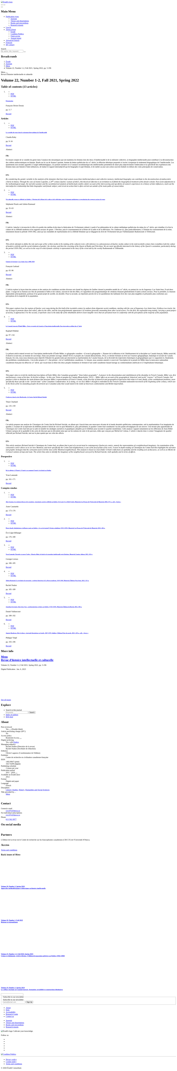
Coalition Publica (17, 34)
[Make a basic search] (2, 4)
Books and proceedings (19, 23)
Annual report (16, 38)
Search (3, 49)
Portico (16, 742)
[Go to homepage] (7, 2)
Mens (8, 66)
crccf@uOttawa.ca (13, 811)
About (13, 30)
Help (8, 1010)
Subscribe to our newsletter (13, 1000)
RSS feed (9, 717)
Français (9, 43)
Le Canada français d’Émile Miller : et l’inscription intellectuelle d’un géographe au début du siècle (44, 326)
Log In (8, 27)
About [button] (8, 30)
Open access (15, 36)
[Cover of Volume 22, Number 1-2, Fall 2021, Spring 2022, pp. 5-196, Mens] (9, 696)
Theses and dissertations (20, 21)
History (21, 790)
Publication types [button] (12, 17)
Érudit (13, 32)
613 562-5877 (11, 819)
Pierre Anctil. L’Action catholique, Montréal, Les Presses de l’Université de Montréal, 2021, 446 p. (55, 528)
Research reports (17, 25)
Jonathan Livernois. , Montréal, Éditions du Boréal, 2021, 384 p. (44, 606)
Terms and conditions (9, 850)
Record (8, 114)
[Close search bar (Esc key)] (4, 4)
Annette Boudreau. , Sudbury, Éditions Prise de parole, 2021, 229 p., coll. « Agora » (47, 633)
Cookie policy (11, 1062)
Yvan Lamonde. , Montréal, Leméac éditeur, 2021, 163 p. (49, 554)
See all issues (6, 700)
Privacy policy (11, 1059)
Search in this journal (14, 710)
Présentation (9, 101)
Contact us (10, 1016)
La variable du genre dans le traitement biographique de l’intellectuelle (26, 132)
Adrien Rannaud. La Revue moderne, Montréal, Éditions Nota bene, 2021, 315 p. (47, 580)
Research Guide (12, 1014)
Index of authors (12, 715)
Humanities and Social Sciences (37, 790)
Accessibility (11, 1012)
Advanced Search (12, 40)
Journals (14, 19)
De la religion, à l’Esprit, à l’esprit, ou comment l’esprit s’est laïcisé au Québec (28, 470)
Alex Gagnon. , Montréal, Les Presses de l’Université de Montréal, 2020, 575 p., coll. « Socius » (63, 502)
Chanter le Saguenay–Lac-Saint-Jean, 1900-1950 (20, 261)
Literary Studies (12, 790)
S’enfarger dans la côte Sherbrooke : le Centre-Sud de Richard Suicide (26, 397)
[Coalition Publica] (8, 1054)
